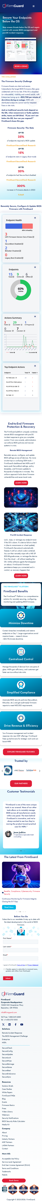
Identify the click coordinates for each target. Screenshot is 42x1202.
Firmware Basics (8, 1105)
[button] (2, 771)
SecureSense (7, 1067)
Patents (4, 1174)
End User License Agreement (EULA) (16, 1165)
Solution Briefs (7, 1086)
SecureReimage (8, 1064)
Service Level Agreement (11, 1162)
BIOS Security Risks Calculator (13, 1121)
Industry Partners (8, 1139)
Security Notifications (10, 1118)
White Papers (7, 1092)
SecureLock (6, 1057)
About (4, 1132)
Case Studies (7, 1089)
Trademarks (6, 1171)
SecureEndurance (8, 1073)
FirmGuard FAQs (8, 1095)
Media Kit (5, 1124)
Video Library (7, 1111)
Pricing (5, 1135)
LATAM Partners (8, 1145)
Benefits (7, 891)
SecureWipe (7, 1060)
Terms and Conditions (10, 1168)
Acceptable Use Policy (10, 1158)
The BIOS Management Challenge (15, 1036)
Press (4, 1108)
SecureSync (6, 1077)
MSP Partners (7, 1142)
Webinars (5, 1115)
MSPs (4, 1042)
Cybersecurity (26, 891)
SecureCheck (7, 1048)
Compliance (15, 891)
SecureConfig (7, 1051)
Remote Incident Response (12, 1033)
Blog (4, 1098)
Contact (5, 1148)
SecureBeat (6, 1070)
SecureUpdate (7, 1054)
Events (4, 1102)
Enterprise (6, 1039)
